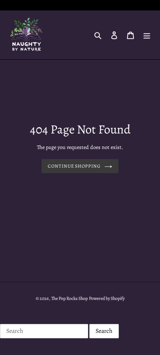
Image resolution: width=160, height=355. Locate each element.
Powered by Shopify (107, 298)
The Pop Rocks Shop (69, 298)
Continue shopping (74, 166)
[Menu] (147, 34)
